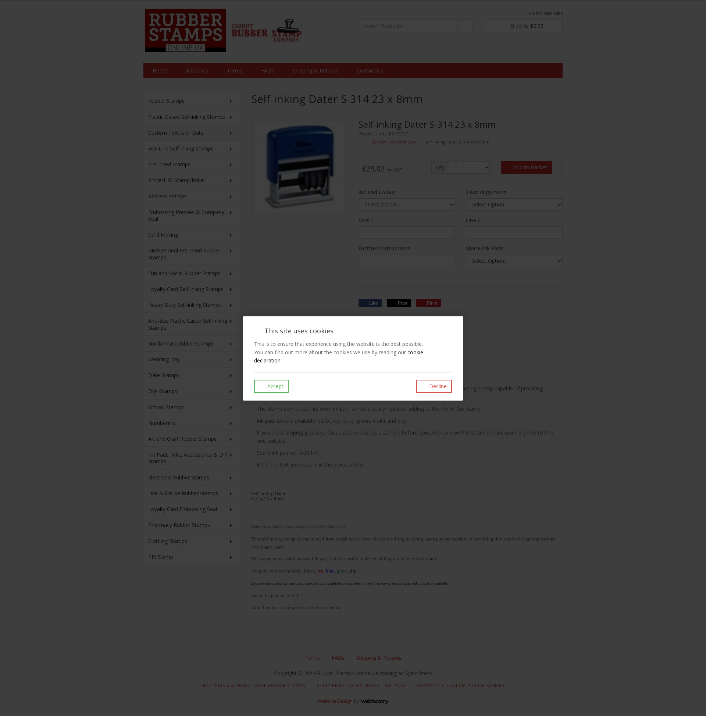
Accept (275, 386)
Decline (437, 386)
